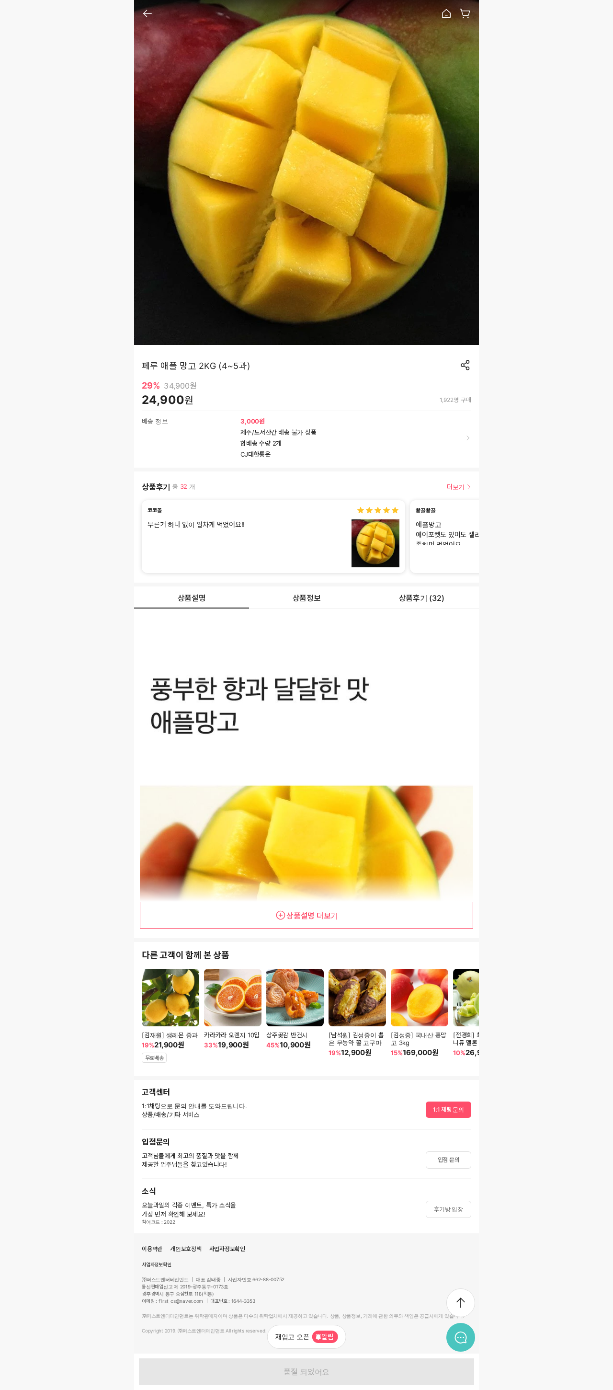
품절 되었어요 (306, 1372)
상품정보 (307, 598)
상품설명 (192, 598)
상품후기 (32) (421, 598)
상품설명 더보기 (312, 915)
